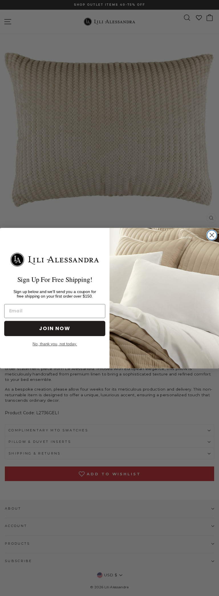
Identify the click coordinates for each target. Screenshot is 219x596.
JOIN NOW (54, 328)
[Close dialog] (212, 235)
